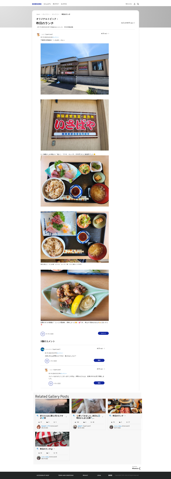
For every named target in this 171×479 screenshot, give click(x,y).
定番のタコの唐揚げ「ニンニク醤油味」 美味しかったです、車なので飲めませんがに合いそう (74, 323)
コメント (103, 333)
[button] (106, 33)
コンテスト (64, 4)
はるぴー (80, 426)
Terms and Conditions (65, 475)
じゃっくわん (118, 426)
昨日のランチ (118, 416)
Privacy (85, 475)
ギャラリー (56, 4)
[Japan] (36, 4)
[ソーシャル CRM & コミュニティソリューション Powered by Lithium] (136, 468)
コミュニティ (47, 4)
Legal (99, 475)
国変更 (110, 475)
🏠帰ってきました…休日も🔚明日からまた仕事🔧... (88, 417)
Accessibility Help (43, 475)
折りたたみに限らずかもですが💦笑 (51, 417)
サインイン (129, 4)
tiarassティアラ (46, 426)
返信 (99, 360)
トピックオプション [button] (127, 23)
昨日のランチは (46, 449)
